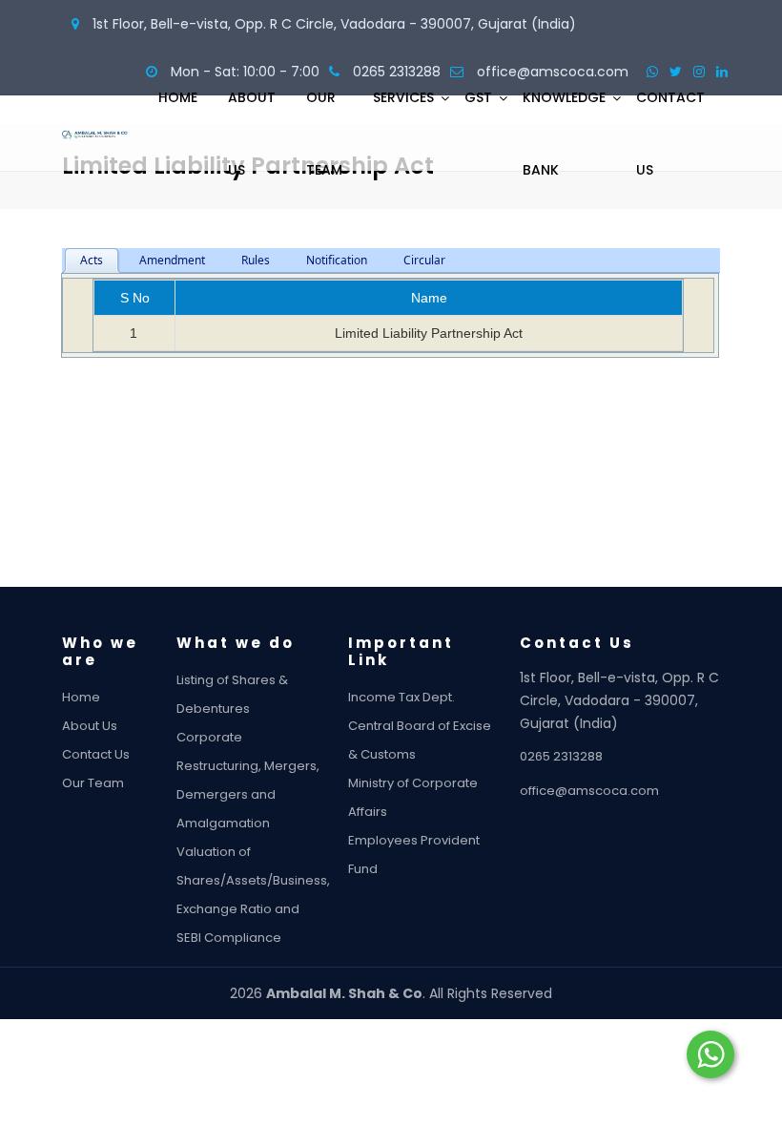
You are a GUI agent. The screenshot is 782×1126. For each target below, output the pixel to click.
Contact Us (670, 133)
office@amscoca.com (589, 791)
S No (135, 297)
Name (429, 297)
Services (403, 97)
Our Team (324, 133)
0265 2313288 (561, 756)
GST (478, 97)
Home (177, 97)
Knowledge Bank (564, 133)
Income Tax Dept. (401, 697)
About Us (252, 133)
